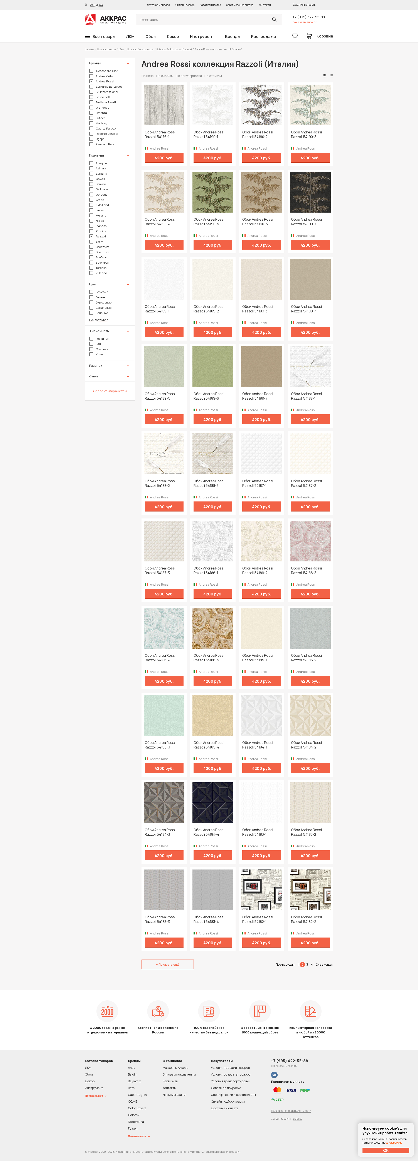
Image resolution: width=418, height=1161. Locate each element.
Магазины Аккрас (175, 1068)
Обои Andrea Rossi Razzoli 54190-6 (257, 221)
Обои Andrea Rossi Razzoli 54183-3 (160, 919)
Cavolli (100, 179)
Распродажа (263, 36)
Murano (101, 215)
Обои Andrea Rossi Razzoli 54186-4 (160, 657)
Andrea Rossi (105, 81)
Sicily (99, 242)
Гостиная (102, 339)
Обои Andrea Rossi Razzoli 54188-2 (160, 483)
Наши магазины (174, 1095)
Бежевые (102, 292)
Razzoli (101, 236)
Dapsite (297, 1118)
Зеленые (102, 313)
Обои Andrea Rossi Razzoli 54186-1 (209, 570)
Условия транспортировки (230, 1081)
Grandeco (102, 107)
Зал (98, 344)
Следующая (324, 964)
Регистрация (308, 5)
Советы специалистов (239, 5)
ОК (386, 1150)
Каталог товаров (106, 49)
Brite (131, 1088)
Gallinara (102, 189)
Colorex (133, 1115)
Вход (295, 5)
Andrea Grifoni (105, 76)
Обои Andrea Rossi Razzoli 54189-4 (306, 309)
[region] (110, 229)
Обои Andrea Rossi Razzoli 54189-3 (257, 309)
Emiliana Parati (106, 102)
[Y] (274, 19)
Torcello (101, 268)
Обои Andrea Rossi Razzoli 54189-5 (160, 396)
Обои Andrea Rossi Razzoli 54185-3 (160, 745)
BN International (107, 92)
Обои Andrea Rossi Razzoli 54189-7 (257, 396)
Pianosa (101, 226)
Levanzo (101, 210)
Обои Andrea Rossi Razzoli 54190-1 (209, 134)
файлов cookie (394, 1142)
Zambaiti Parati (106, 144)
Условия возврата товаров (230, 1074)
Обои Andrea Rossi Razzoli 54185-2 (306, 657)
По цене (148, 76)
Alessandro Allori (107, 71)
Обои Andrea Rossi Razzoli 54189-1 (160, 309)
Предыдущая (285, 964)
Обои (150, 36)
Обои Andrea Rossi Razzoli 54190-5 (209, 221)
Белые (100, 297)
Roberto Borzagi (107, 134)
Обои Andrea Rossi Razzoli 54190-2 (257, 134)
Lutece (101, 118)
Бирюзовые (103, 302)
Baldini (132, 1074)
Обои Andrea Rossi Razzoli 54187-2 (306, 483)
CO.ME (132, 1101)
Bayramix (134, 1081)
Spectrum (102, 247)
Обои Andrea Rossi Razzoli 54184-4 (209, 832)
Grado (100, 200)
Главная (89, 49)
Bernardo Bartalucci (109, 87)
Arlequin (101, 163)
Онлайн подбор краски (228, 1101)
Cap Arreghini (137, 1095)
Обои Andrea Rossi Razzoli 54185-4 (209, 745)
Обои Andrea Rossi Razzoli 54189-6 (209, 396)
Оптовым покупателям (179, 1074)
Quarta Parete (106, 128)
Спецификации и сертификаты (233, 1095)
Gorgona (102, 194)
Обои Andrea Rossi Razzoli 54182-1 (257, 919)
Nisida (100, 221)
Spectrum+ (103, 252)
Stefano (101, 257)
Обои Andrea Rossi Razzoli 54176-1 (160, 134)
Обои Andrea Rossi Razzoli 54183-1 (257, 832)
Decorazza (136, 1122)
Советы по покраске (226, 1088)
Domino (101, 184)
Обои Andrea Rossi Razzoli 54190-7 (306, 221)
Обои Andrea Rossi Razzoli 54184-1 (257, 745)
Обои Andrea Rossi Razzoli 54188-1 (306, 396)
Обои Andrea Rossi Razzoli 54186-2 (257, 570)
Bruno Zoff (103, 97)
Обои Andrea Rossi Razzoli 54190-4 (160, 221)
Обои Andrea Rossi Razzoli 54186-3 (306, 570)
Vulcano (101, 273)
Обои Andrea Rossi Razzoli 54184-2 (306, 745)
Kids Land (102, 205)
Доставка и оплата (158, 5)
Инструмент (202, 36)
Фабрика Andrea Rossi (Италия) (174, 49)
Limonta (101, 113)
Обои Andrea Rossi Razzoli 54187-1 (257, 483)
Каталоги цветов (210, 5)
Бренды (232, 36)
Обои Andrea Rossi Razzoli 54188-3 (209, 483)
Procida (101, 231)
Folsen (133, 1128)
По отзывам (213, 76)
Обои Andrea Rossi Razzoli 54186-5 (209, 657)
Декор (173, 36)
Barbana (101, 174)
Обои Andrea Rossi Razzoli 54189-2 (209, 309)
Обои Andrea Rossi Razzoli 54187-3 (160, 570)
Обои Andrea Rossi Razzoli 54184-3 (160, 832)
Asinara (101, 168)
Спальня (102, 349)
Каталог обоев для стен (140, 49)
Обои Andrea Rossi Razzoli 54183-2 (306, 832)
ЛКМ (130, 36)
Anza (131, 1068)
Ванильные (103, 308)
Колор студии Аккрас (105, 19)
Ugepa (100, 139)
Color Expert (137, 1108)
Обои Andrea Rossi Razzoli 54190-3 (306, 134)
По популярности (189, 76)
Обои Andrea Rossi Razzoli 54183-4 (209, 919)
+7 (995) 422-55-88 (309, 17)
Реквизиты (170, 1081)
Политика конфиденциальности (291, 1111)
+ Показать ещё (168, 964)
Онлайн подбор (184, 5)
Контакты (265, 5)
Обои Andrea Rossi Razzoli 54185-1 (257, 657)
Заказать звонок (305, 22)
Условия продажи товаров (230, 1068)
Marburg (101, 123)
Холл (99, 354)
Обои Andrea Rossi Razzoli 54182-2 (306, 919)
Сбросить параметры (110, 391)
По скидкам (164, 76)
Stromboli (102, 262)
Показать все (98, 320)
